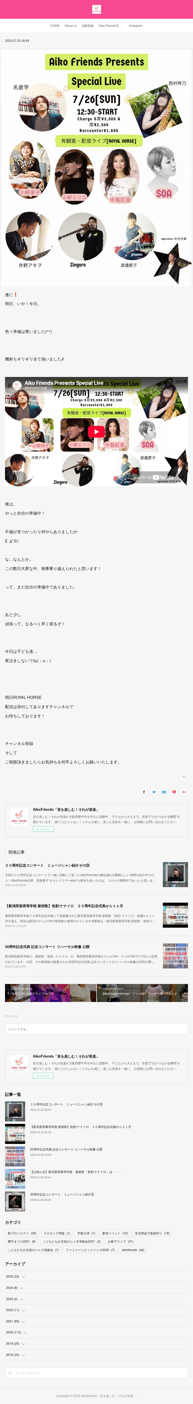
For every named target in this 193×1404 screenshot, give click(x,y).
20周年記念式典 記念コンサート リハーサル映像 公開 (47, 946)
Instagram (135, 26)
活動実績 (88, 26)
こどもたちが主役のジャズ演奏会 (33, 1250)
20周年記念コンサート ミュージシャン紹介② (62, 1194)
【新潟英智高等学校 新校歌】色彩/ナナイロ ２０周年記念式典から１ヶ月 (64, 905)
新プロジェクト (22, 1233)
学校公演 (86, 1233)
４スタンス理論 (56, 1233)
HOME (55, 26)
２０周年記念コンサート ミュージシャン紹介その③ (47, 865)
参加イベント (115, 1233)
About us (71, 26)
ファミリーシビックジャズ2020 (90, 1250)
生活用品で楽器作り (152, 1233)
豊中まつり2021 (22, 1241)
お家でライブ (120, 1241)
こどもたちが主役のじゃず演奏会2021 (72, 1241)
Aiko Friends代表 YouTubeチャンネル (112, 26)
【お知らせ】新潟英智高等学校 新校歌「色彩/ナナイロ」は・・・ (75, 1171)
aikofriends (133, 1250)
